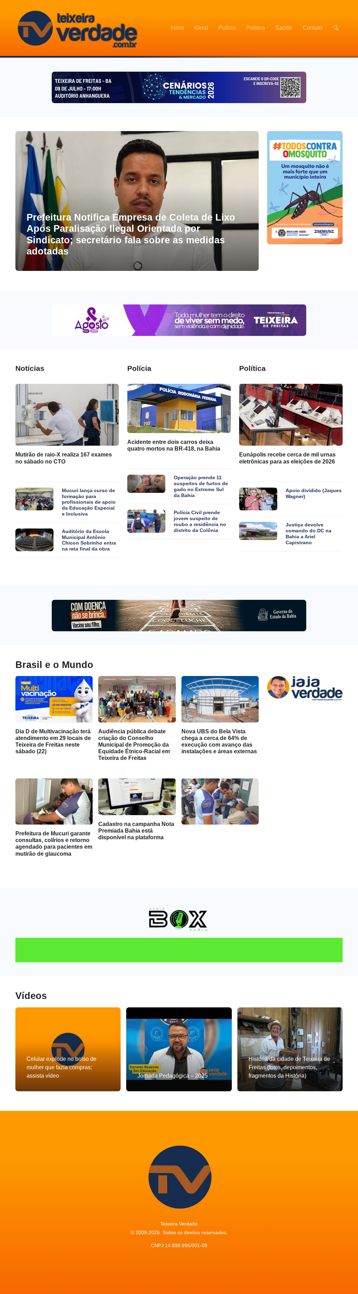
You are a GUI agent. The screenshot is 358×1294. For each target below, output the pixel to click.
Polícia (227, 28)
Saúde (283, 28)
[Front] (76, 28)
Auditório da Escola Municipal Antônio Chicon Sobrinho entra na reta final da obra (89, 540)
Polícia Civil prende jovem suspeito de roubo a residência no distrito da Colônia (200, 521)
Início (177, 28)
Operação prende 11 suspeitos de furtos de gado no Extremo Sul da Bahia (201, 486)
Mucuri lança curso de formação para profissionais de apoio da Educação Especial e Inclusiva (89, 502)
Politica (255, 28)
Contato (312, 28)
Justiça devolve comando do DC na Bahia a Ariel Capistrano (308, 533)
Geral (201, 28)
